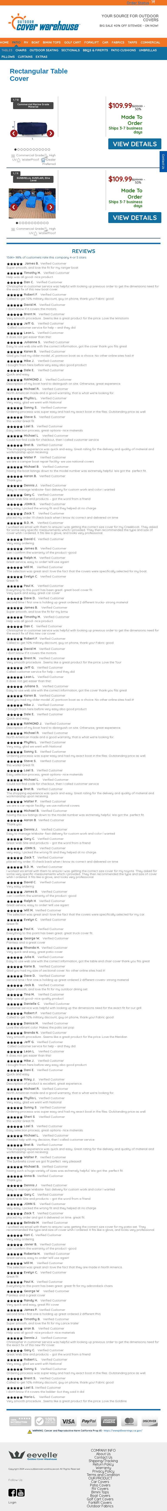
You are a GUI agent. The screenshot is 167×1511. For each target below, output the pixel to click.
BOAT (35, 42)
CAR (105, 42)
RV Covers (100, 1488)
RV (26, 42)
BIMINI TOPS (52, 42)
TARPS (132, 42)
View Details (135, 144)
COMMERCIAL (150, 42)
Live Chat (163, 161)
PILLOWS (8, 57)
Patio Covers (100, 1485)
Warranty (103, 1468)
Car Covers (100, 1481)
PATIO (16, 42)
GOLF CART (72, 42)
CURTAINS (25, 57)
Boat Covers (100, 1495)
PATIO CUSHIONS (123, 50)
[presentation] (14, 134)
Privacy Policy (103, 1471)
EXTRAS (41, 57)
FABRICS (118, 42)
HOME (4, 42)
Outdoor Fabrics (100, 1506)
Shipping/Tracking (103, 1461)
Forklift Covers (100, 1502)
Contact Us (103, 1457)
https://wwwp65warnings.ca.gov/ (123, 1430)
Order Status (138, 3)
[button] (15, 149)
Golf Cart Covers (100, 1499)
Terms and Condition (103, 1475)
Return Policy (103, 1464)
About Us (103, 1454)
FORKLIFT (91, 42)
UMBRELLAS (148, 50)
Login (12, 1502)
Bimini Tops (100, 1492)
